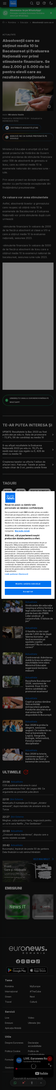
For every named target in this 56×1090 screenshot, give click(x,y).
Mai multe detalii (22, 531)
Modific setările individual (28, 584)
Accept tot (28, 592)
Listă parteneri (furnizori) (16, 574)
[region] (28, 545)
